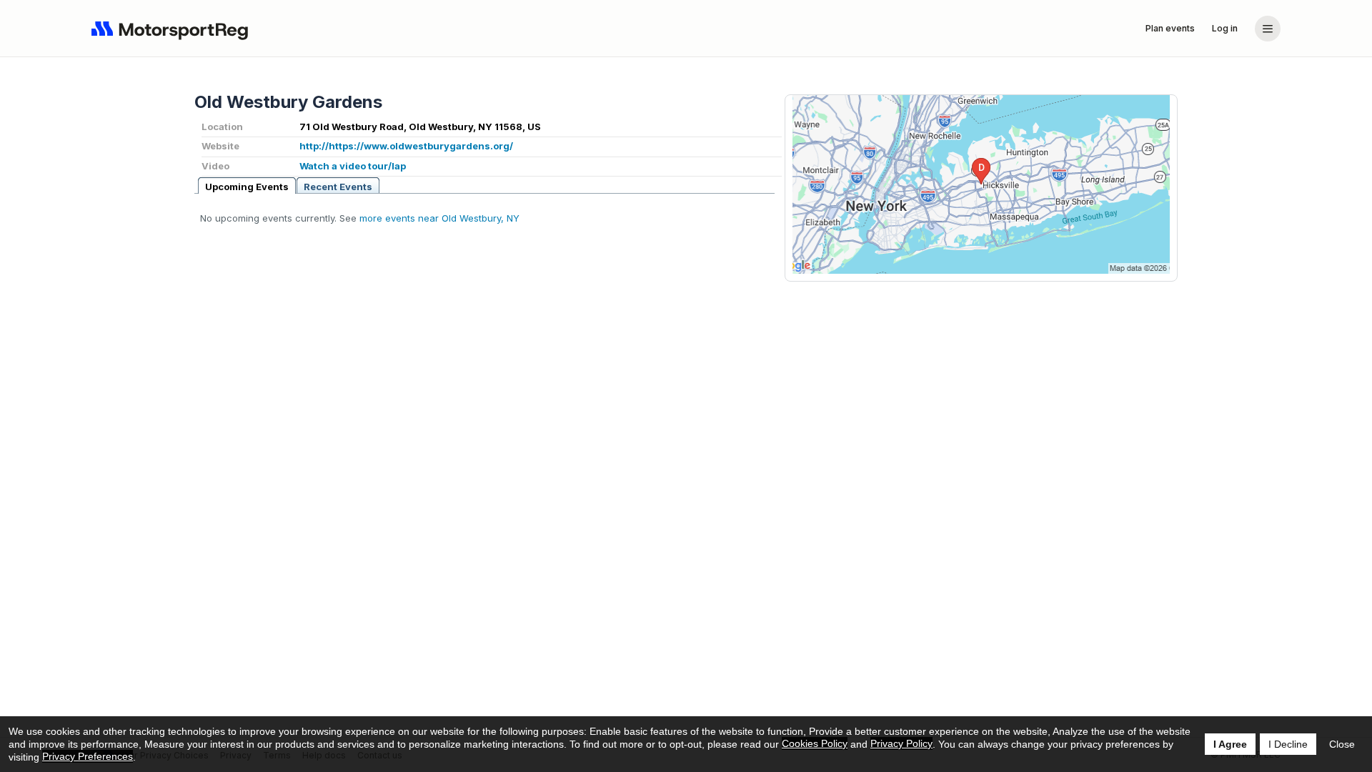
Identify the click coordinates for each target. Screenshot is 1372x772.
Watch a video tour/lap (352, 166)
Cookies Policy (814, 743)
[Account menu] (1268, 28)
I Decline (1288, 744)
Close (1342, 744)
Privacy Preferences (87, 756)
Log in (1225, 28)
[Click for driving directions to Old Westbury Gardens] (981, 184)
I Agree (1230, 744)
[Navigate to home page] (172, 28)
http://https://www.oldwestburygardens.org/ (406, 146)
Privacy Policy (901, 743)
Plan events (1170, 28)
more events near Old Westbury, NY (439, 218)
